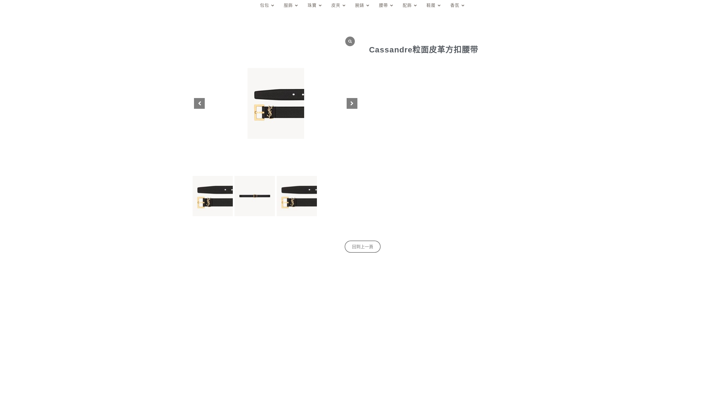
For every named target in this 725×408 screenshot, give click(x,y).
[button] (352, 103)
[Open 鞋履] (439, 5)
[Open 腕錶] (368, 5)
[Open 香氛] (463, 5)
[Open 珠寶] (320, 5)
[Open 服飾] (296, 5)
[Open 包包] (272, 5)
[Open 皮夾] (344, 5)
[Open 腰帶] (391, 5)
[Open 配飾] (415, 5)
